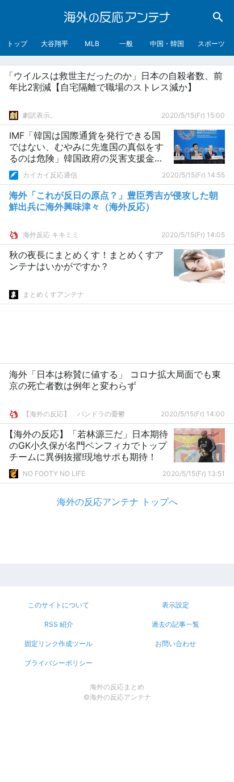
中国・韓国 (167, 43)
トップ (17, 43)
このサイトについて (58, 605)
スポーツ (211, 43)
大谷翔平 (54, 43)
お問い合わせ (175, 643)
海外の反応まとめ (117, 686)
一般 (126, 43)
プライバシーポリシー (58, 663)
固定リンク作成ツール (58, 643)
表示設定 (175, 605)
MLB (92, 43)
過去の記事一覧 (175, 624)
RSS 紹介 (58, 624)
